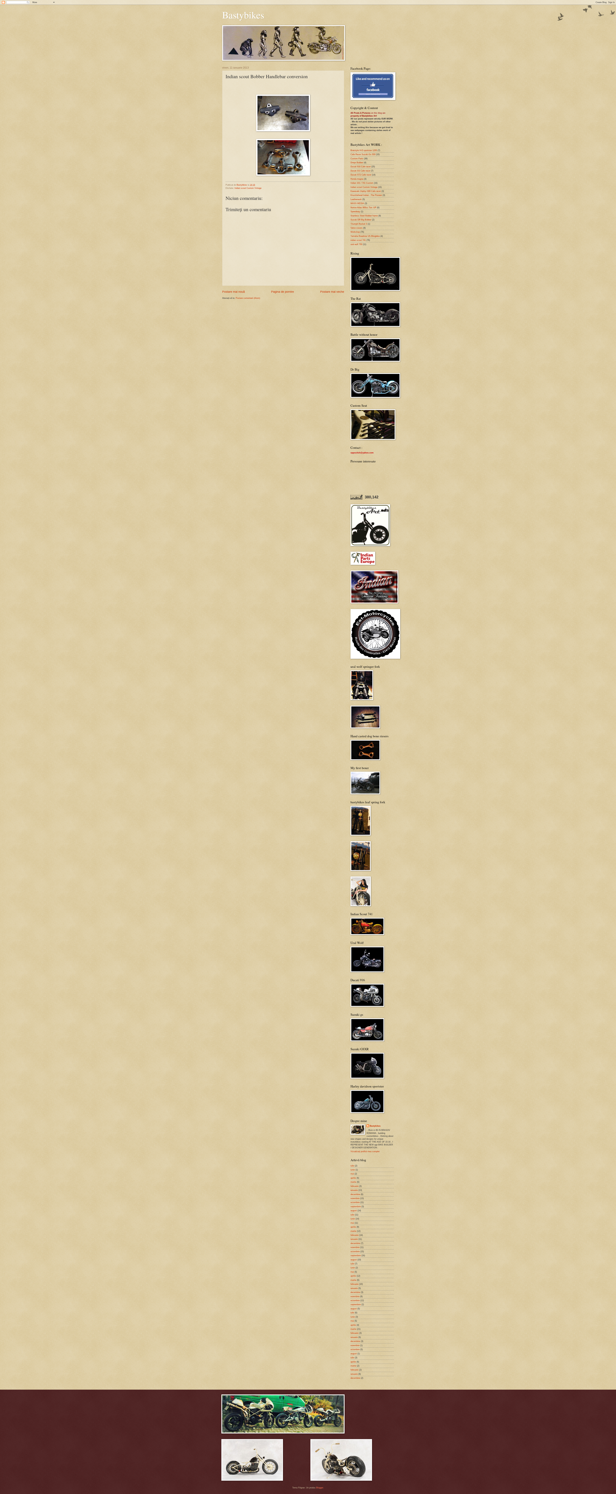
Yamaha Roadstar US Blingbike (365, 236)
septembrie (356, 1206)
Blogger (319, 1487)
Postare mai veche (332, 291)
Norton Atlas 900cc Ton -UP (363, 207)
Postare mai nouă (233, 291)
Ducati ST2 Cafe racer (361, 175)
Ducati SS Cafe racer (360, 171)
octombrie (355, 1202)
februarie (355, 1186)
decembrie (355, 1194)
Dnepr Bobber (357, 162)
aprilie (353, 1178)
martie (353, 1182)
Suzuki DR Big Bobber (361, 220)
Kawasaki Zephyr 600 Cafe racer (366, 191)
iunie (353, 1170)
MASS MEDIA (357, 203)
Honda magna (357, 179)
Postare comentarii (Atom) (248, 298)
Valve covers (357, 228)
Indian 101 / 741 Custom (362, 183)
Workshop (355, 232)
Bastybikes (243, 14)
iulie (352, 1166)
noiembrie (355, 1198)
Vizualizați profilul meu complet (365, 1151)
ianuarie (354, 1190)
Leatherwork (356, 199)
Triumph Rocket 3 (359, 224)
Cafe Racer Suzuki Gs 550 (363, 154)
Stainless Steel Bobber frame (364, 216)
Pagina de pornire (282, 291)
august (354, 1210)
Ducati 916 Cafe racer (361, 166)
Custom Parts (357, 158)
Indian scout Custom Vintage (248, 188)
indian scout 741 (358, 240)
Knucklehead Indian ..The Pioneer (366, 195)
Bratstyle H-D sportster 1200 (364, 150)
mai (352, 1174)
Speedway (355, 211)
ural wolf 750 (356, 244)
